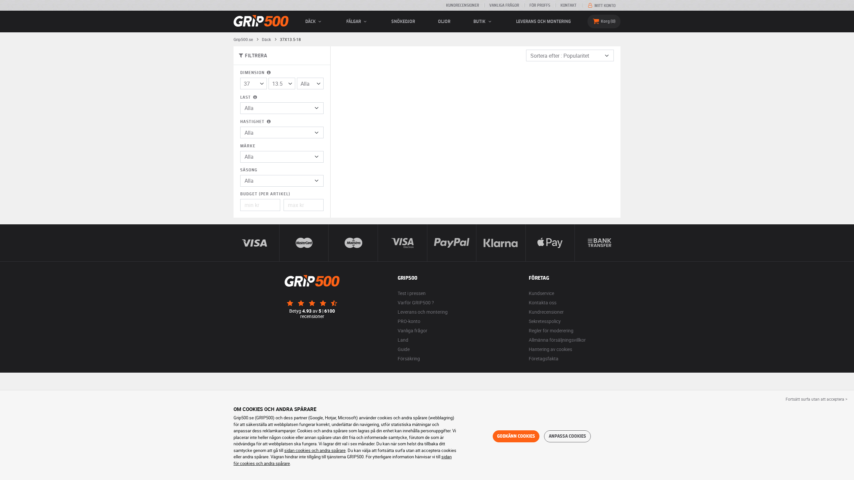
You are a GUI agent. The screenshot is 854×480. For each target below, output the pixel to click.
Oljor (444, 21)
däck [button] (311, 21)
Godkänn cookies (516, 436)
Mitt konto (604, 6)
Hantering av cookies (550, 349)
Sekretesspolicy (545, 321)
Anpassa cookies (567, 436)
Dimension (253, 73)
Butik (479, 21)
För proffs (539, 5)
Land (403, 340)
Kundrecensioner (462, 5)
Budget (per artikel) (265, 194)
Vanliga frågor (504, 5)
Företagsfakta (543, 358)
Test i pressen (412, 293)
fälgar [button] (354, 21)
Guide (404, 349)
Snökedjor (403, 21)
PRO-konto (409, 321)
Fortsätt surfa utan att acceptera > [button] (816, 399)
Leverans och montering (543, 21)
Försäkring (409, 358)
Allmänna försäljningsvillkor (557, 340)
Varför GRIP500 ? (416, 302)
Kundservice (541, 293)
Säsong (249, 170)
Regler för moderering (551, 330)
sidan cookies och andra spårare (315, 450)
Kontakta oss (542, 302)
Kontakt (568, 5)
